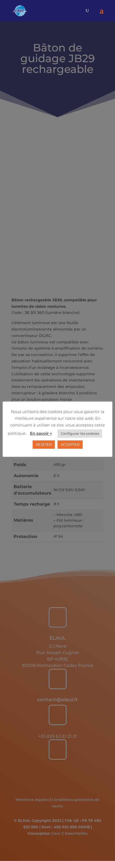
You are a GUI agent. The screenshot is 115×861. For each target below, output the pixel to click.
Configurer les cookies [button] (80, 433)
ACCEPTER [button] (70, 444)
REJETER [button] (44, 444)
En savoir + (41, 433)
